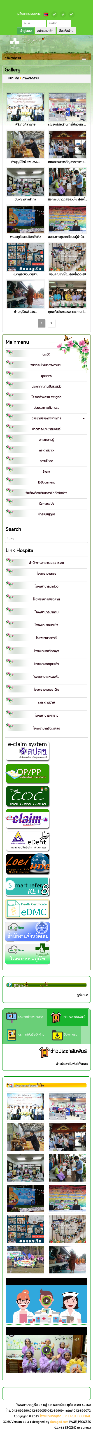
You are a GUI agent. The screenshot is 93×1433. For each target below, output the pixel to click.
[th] (46, 14)
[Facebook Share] (39, 5)
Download (70, 1034)
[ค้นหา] (84, 539)
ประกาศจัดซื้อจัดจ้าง (30, 1034)
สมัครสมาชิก (45, 31)
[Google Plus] (54, 5)
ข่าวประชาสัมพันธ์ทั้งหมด (72, 1064)
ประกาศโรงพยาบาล (30, 1017)
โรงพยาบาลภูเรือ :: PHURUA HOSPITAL (65, 1416)
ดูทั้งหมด (82, 995)
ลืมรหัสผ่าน (66, 31)
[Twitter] (46, 5)
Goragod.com (59, 1422)
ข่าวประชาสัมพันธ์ (73, 1017)
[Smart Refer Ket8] (27, 886)
